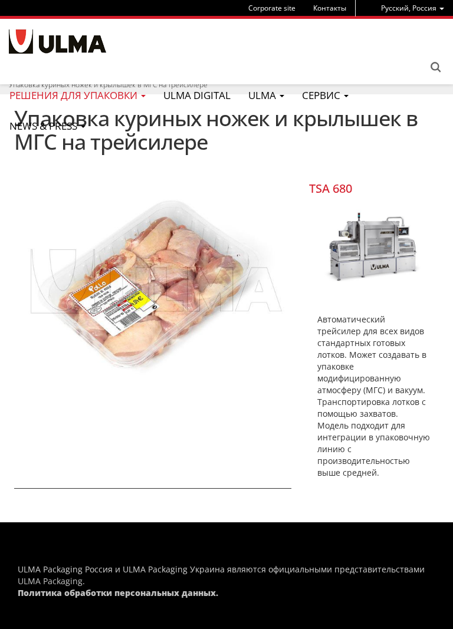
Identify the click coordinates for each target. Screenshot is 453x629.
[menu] (412, 8)
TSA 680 (330, 188)
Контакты (329, 8)
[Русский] (57, 41)
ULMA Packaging (50, 581)
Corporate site (272, 8)
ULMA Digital (197, 95)
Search (435, 67)
